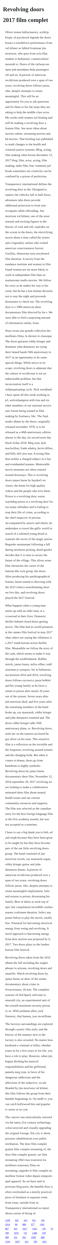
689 (42, 1237)
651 (34, 1220)
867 (7, 1228)
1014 (7, 1224)
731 (25, 1233)
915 (15, 1228)
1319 (7, 1241)
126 (42, 1220)
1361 (42, 1224)
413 (26, 1241)
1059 (33, 1237)
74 (52, 1228)
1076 (16, 1233)
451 (15, 1237)
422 (17, 1220)
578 (44, 1233)
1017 (24, 1228)
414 (25, 1220)
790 (35, 1241)
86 (16, 1224)
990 (7, 1237)
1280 (34, 1233)
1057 (17, 1241)
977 (33, 1224)
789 (7, 1233)
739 (44, 1228)
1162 (34, 1228)
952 (24, 1237)
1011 (44, 1241)
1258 (7, 1220)
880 (24, 1224)
